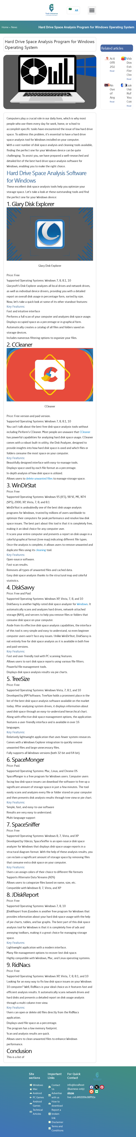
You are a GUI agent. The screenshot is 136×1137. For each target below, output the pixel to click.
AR (73, 9)
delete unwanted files (39, 478)
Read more (114, 71)
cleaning (41, 550)
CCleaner (85, 432)
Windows (82, 604)
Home (5, 27)
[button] (92, 10)
